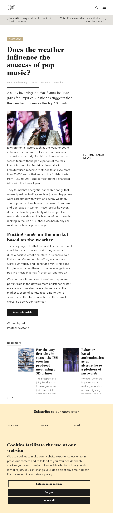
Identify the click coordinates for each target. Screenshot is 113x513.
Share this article (22, 312)
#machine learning (17, 82)
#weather (59, 82)
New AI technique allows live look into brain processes (30, 20)
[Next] (12, 397)
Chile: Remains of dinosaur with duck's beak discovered (82, 20)
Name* (45, 425)
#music (34, 82)
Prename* (13, 425)
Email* (77, 425)
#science (45, 82)
